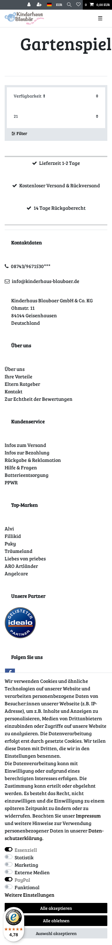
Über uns (15, 369)
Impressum (88, 815)
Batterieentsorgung (27, 475)
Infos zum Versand (25, 445)
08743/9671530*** (30, 266)
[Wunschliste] (78, 5)
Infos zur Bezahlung (27, 452)
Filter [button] (21, 133)
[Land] (49, 5)
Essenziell (26, 850)
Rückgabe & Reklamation (33, 460)
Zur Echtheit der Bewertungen (38, 399)
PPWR (11, 482)
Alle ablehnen (56, 920)
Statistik (24, 857)
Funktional (27, 887)
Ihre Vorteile (18, 376)
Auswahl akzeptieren (56, 933)
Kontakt (13, 391)
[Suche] (69, 5)
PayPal (22, 879)
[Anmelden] (29, 5)
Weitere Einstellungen (29, 894)
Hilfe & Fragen (21, 467)
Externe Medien (32, 872)
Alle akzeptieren (56, 908)
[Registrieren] (40, 5)
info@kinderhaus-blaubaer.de (45, 281)
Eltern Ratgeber (22, 384)
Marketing (26, 864)
